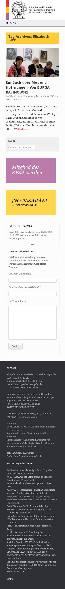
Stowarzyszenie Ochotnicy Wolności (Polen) (29, 545)
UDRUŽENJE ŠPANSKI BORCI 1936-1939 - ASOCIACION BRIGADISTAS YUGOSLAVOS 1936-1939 (31, 555)
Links (10, 579)
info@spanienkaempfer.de (28, 456)
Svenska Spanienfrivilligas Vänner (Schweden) (30, 548)
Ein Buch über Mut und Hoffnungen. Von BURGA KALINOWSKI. (28, 87)
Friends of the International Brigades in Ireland (31, 516)
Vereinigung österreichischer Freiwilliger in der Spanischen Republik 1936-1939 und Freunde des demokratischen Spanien (31, 565)
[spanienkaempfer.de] (32, 10)
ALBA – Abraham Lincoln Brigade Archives (29, 483)
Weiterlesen (21, 129)
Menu (14, 23)
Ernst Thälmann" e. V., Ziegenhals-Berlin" (27, 506)
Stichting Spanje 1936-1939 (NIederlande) (28, 542)
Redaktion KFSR (13, 100)
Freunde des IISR (15, 571)
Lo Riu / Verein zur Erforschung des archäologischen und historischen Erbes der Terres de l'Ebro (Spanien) (29, 535)
